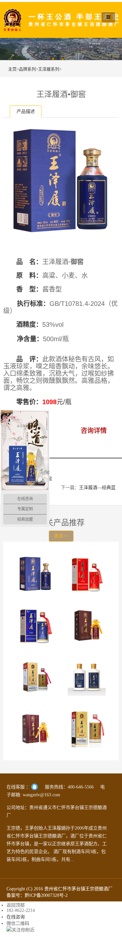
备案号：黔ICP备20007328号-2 (37, 895)
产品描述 (26, 111)
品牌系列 (27, 69)
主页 (12, 69)
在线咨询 (16, 916)
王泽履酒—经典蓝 (97, 487)
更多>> (61, 535)
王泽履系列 (48, 69)
